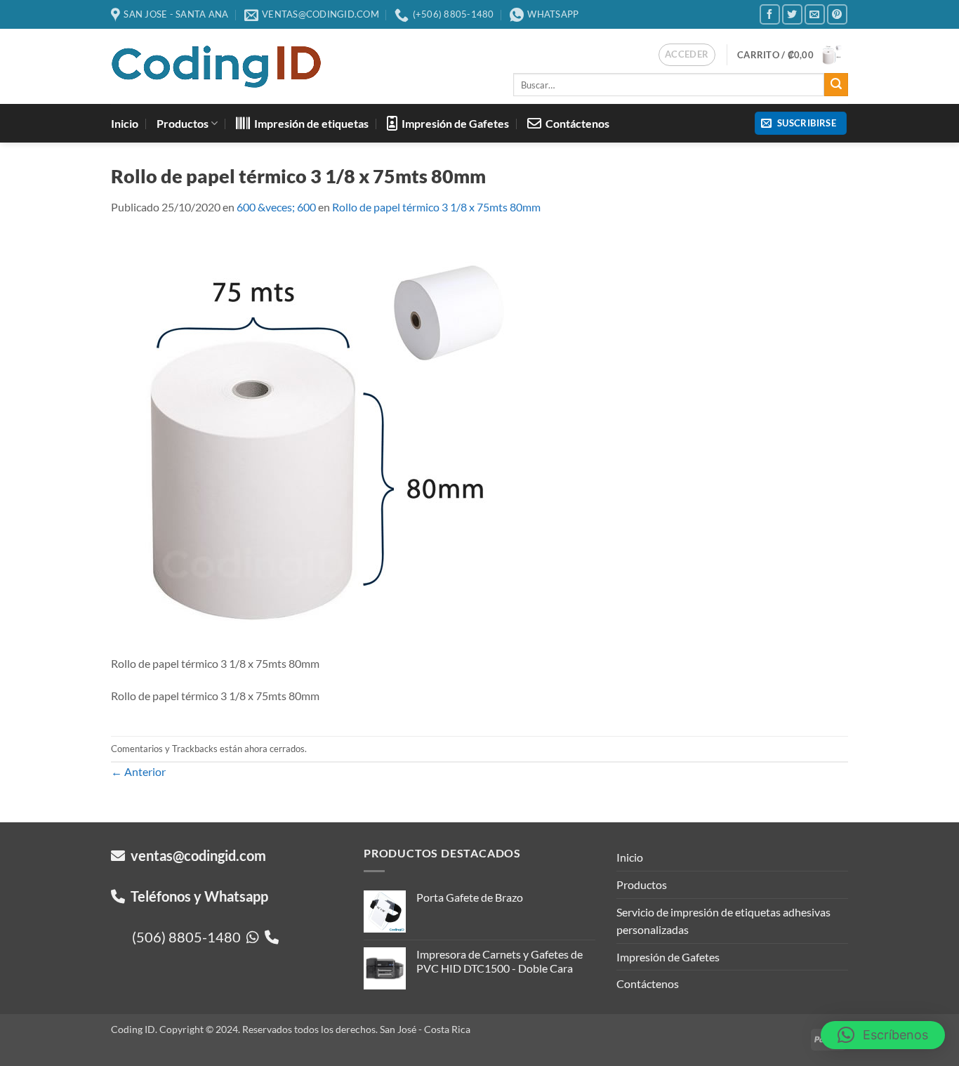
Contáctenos (575, 123)
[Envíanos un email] (815, 14)
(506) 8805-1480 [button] (189, 936)
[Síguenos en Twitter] (792, 14)
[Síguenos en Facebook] (770, 14)
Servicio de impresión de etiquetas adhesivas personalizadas (723, 921)
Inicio (124, 123)
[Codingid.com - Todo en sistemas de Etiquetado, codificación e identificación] (216, 67)
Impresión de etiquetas (309, 123)
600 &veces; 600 (276, 206)
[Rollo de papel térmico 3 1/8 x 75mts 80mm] (321, 442)
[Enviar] (836, 85)
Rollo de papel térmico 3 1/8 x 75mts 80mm (436, 206)
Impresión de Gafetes (453, 123)
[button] (687, 55)
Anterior (138, 771)
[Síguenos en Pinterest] (837, 14)
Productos (183, 123)
